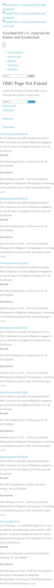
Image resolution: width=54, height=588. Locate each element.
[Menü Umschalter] (4, 44)
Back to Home (9, 105)
